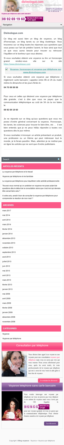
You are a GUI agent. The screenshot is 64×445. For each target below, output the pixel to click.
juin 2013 (6, 266)
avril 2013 (6, 275)
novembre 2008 (8, 321)
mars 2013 (6, 280)
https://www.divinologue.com (17, 64)
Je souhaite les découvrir (48, 380)
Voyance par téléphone (11, 338)
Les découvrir (51, 423)
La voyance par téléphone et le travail (17, 171)
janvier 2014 (7, 233)
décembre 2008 (8, 317)
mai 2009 (6, 293)
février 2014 (7, 229)
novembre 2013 (8, 243)
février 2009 (7, 307)
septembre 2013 (9, 252)
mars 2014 (6, 224)
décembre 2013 (8, 238)
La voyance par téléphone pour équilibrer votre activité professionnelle (30, 181)
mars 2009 (6, 303)
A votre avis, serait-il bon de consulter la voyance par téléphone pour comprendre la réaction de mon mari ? (30, 196)
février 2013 (7, 284)
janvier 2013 (7, 289)
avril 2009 (6, 298)
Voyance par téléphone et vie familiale (17, 176)
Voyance (5, 333)
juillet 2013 (6, 261)
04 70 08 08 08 (53, 11)
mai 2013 (6, 270)
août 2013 (6, 256)
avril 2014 (6, 219)
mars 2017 (6, 210)
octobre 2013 (7, 247)
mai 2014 (6, 215)
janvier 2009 (7, 312)
